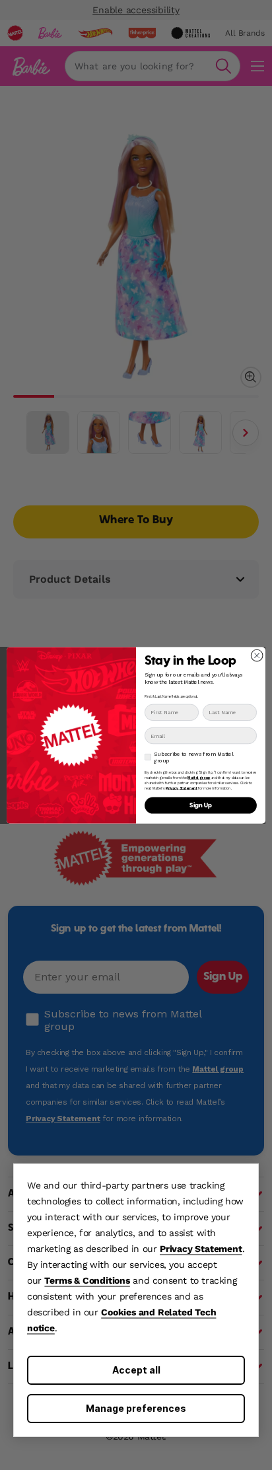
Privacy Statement (201, 1248)
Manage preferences (136, 1408)
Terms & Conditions (86, 1280)
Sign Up (200, 805)
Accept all (136, 1370)
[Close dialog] (257, 655)
